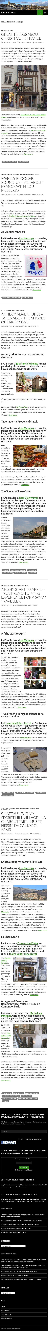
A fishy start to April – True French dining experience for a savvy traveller (23, 595)
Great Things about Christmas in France (21, 36)
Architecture (6, 808)
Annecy (5, 570)
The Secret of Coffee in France (26, 1271)
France (3, 175)
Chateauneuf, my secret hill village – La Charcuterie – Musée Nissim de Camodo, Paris (23, 821)
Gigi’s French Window (26, 363)
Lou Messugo (23, 162)
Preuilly (5, 1101)
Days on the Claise (27, 943)
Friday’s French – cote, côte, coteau (28, 1279)
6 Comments (38, 194)
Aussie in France (8, 12)
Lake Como (32, 570)
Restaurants (23, 585)
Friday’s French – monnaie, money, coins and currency (20, 1224)
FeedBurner (28, 1170)
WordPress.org (6, 1318)
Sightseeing (20, 310)
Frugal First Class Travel (17, 722)
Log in (3, 1306)
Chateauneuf (18, 1093)
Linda (3, 1265)
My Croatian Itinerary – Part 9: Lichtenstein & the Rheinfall (21, 1220)
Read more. (28, 154)
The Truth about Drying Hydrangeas (13, 1232)
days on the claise (32, 1093)
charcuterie (7, 1093)
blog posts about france (11, 297)
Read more (36, 290)
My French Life (25, 737)
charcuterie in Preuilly (5, 960)
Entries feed (5, 1310)
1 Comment (34, 605)
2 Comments (34, 326)
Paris (16, 585)
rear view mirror (20, 572)
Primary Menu (45, 12)
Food (3, 310)
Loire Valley (29, 808)
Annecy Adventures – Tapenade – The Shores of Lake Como (23, 318)
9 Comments (38, 42)
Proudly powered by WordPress (10, 1328)
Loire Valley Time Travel (23, 953)
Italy (13, 310)
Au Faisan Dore (22, 407)
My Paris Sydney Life (9, 1098)
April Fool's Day (8, 792)
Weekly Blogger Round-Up (29, 175)
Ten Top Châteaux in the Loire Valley (22, 216)
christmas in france (9, 162)
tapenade (33, 572)
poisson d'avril (8, 795)
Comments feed (6, 1314)
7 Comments (36, 833)
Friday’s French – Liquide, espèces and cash (16, 1228)
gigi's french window (18, 570)
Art (13, 808)
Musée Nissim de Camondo (6, 1035)
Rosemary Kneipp (25, 42)
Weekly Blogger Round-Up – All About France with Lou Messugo (22, 184)
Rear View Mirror (28, 497)
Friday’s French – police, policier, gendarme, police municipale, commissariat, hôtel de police (23, 1260)
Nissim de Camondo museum (28, 1098)
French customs (7, 30)
